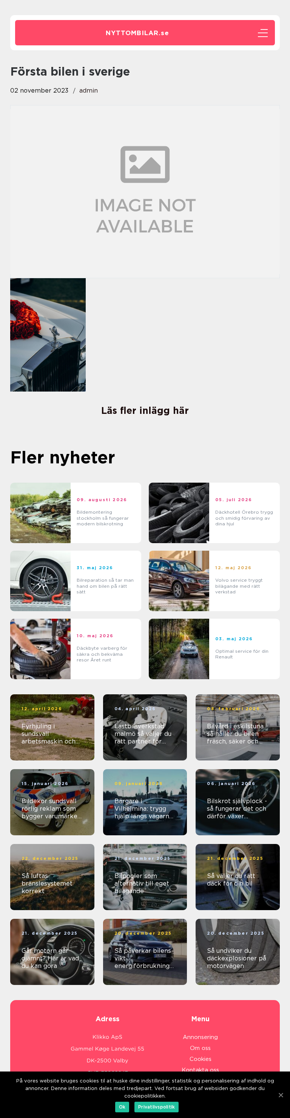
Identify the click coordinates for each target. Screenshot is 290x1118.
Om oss (200, 1048)
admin (88, 90)
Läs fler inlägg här (145, 410)
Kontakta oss (200, 1070)
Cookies (200, 1059)
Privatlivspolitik (156, 1107)
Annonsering (200, 1037)
